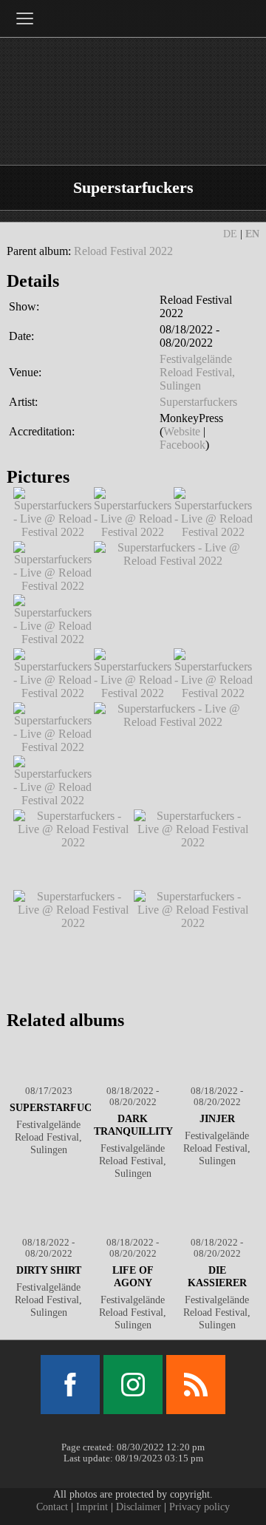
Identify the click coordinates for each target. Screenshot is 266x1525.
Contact (52, 1506)
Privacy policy (199, 1506)
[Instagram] (133, 1384)
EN (252, 234)
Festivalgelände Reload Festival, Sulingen (197, 372)
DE (230, 234)
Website (181, 431)
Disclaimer (138, 1506)
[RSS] (195, 1384)
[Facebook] (70, 1384)
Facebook (182, 444)
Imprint (92, 1506)
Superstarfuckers (198, 401)
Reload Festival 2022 (123, 251)
